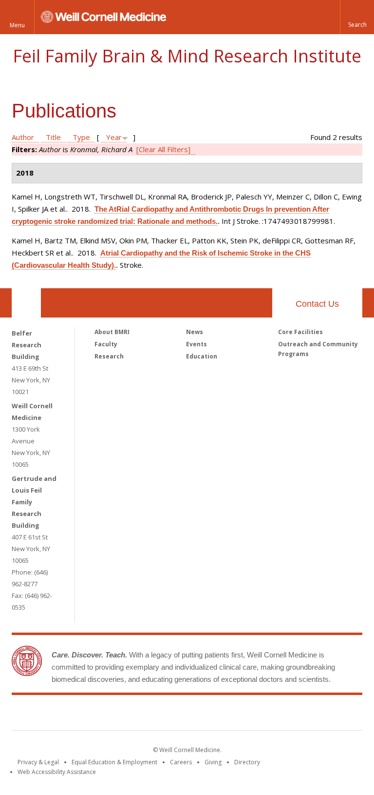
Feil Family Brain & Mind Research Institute (187, 56)
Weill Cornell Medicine (116, 714)
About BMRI (112, 332)
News (194, 332)
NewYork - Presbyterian (268, 714)
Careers (181, 762)
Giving (213, 762)
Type (81, 137)
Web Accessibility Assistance (57, 772)
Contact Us (317, 304)
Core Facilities (300, 332)
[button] (357, 17)
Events (196, 344)
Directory (247, 762)
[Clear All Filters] (163, 149)
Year (114, 137)
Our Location (26, 303)
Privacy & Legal (38, 762)
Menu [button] (17, 25)
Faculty (105, 344)
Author (23, 137)
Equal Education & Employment (114, 762)
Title (53, 137)
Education (201, 356)
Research (109, 356)
